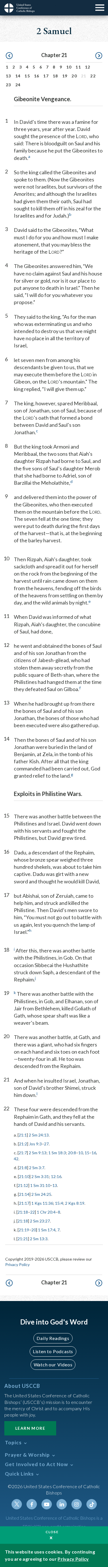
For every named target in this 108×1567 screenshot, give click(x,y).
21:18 (23, 1212)
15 (27, 75)
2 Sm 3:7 (36, 1167)
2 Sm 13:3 (39, 1238)
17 (46, 75)
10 (69, 66)
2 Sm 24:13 (39, 1134)
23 (8, 84)
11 (78, 66)
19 (65, 75)
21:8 (23, 1167)
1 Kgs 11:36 (42, 1203)
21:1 (23, 1134)
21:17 (24, 1203)
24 (18, 84)
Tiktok (91, 1504)
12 (87, 66)
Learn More (30, 1428)
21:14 (24, 1194)
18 (55, 75)
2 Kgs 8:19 (74, 1203)
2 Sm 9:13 (37, 1152)
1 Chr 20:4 (46, 1212)
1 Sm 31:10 (40, 1185)
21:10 (24, 1176)
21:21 (23, 1238)
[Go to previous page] (9, 55)
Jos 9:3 (35, 1143)
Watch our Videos (53, 1364)
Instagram (76, 1504)
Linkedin (61, 1504)
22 (93, 75)
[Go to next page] (98, 55)
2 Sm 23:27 (40, 1220)
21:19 (24, 1229)
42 (16, 1158)
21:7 (23, 1152)
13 (8, 75)
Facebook (31, 1504)
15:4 (59, 1203)
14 (18, 75)
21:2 (23, 1143)
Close (52, 1532)
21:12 (23, 1185)
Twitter (17, 1504)
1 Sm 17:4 (47, 1229)
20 (74, 75)
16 (36, 75)
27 (46, 1143)
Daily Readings (53, 1338)
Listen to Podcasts (53, 1351)
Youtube (46, 1504)
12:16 (56, 1176)
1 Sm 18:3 (57, 1152)
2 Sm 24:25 (41, 1194)
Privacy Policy (17, 1264)
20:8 (72, 1152)
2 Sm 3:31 (40, 1176)
